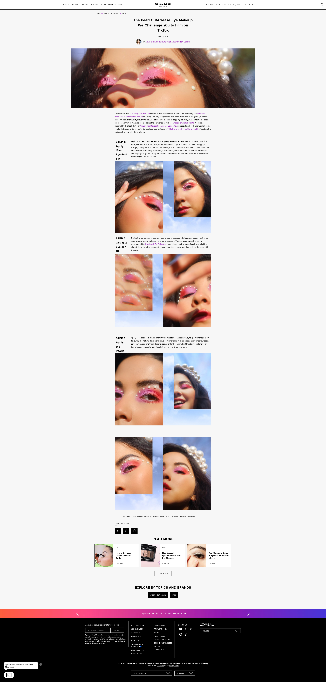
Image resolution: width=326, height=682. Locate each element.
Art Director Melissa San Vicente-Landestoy (158, 126)
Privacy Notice (117, 641)
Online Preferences (163, 643)
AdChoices (160, 666)
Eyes (124, 13)
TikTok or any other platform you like (183, 129)
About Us (135, 633)
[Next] (248, 614)
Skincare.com (137, 629)
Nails (103, 4)
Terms (156, 633)
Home (98, 13)
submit (117, 630)
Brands (209, 4)
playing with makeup (141, 113)
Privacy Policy (160, 629)
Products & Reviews (90, 4)
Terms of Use (105, 637)
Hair (120, 4)
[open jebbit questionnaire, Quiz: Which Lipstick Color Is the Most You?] (9, 675)
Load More (163, 573)
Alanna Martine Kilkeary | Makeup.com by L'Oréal (168, 42)
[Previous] (77, 614)
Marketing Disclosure (110, 639)
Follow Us (248, 4)
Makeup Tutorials (71, 4)
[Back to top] (320, 676)
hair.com (135, 640)
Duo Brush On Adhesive (155, 244)
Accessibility (160, 625)
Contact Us (136, 636)
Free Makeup (220, 4)
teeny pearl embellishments (182, 122)
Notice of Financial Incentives (95, 643)
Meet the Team (137, 625)
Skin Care (112, 4)
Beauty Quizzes (235, 4)
